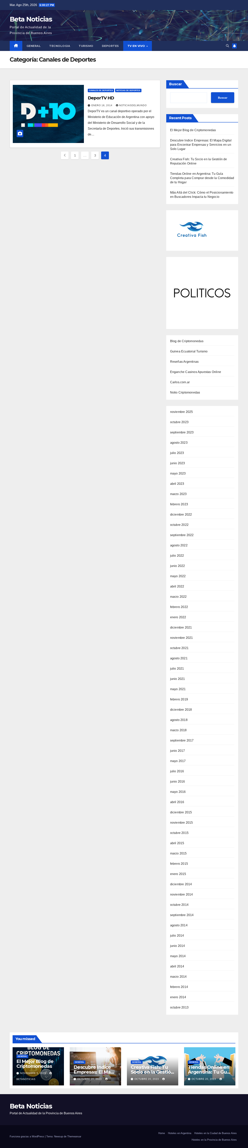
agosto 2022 (179, 545)
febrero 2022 (179, 607)
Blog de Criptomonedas (186, 341)
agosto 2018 (179, 720)
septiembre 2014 (182, 915)
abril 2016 (177, 802)
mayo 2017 (178, 761)
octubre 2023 (179, 422)
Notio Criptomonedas (185, 392)
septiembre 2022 (182, 535)
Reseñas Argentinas (184, 361)
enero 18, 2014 (102, 105)
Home (161, 1133)
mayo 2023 (178, 473)
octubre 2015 (179, 833)
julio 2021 (177, 668)
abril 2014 (177, 966)
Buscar (175, 84)
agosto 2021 (179, 658)
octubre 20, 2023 (89, 1079)
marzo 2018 (178, 730)
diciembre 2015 (181, 812)
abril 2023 (177, 483)
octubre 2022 (179, 524)
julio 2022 (177, 555)
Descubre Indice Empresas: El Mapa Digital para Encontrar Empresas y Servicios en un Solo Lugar (201, 145)
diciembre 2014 (181, 884)
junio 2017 (177, 750)
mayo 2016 (178, 791)
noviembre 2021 (181, 637)
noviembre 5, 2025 (33, 1073)
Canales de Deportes (101, 90)
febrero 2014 (179, 987)
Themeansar (74, 1136)
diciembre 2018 (181, 709)
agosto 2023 (179, 442)
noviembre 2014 (181, 894)
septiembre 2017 (182, 740)
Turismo (86, 46)
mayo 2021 (178, 689)
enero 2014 (178, 997)
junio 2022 (177, 566)
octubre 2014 (179, 904)
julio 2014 (177, 935)
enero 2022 (178, 617)
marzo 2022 (178, 596)
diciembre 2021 (181, 627)
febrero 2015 (179, 863)
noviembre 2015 (181, 822)
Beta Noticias (31, 19)
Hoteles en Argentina (179, 1133)
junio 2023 (177, 463)
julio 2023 (177, 453)
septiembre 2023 (182, 432)
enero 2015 (178, 874)
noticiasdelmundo (133, 105)
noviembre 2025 (181, 411)
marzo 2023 (178, 494)
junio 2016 (177, 781)
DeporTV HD (101, 98)
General (34, 46)
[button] (227, 45)
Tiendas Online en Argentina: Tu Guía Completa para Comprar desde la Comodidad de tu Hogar (202, 178)
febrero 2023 (179, 504)
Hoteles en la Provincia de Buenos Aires (214, 1139)
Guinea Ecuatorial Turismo (189, 351)
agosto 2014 (179, 925)
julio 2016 (177, 771)
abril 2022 (177, 586)
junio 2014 (177, 945)
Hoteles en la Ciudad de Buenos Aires (215, 1133)
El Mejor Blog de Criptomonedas (193, 130)
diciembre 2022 (181, 514)
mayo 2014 (178, 956)
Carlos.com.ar (180, 382)
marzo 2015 (178, 853)
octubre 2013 (179, 1007)
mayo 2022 (178, 576)
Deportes (110, 46)
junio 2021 (177, 678)
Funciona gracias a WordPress (27, 1136)
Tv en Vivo (136, 46)
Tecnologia (59, 46)
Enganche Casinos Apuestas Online (195, 372)
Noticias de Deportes (128, 90)
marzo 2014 (178, 976)
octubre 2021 (179, 648)
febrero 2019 (179, 699)
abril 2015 (177, 843)
